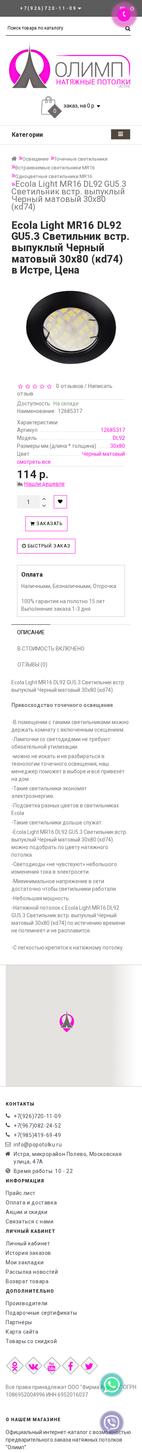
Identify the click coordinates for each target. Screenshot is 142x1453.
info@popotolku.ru (38, 1145)
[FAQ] (132, 9)
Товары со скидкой (31, 1341)
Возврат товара (27, 1281)
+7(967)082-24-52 (37, 1126)
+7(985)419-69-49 (37, 1135)
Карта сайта (22, 1332)
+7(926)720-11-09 (37, 1116)
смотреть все (34, 462)
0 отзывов (68, 386)
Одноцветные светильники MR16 (53, 176)
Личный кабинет (28, 1243)
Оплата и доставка (31, 1203)
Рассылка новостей (32, 1272)
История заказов (28, 1253)
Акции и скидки (26, 1212)
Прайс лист (21, 1193)
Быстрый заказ (48, 546)
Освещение (35, 159)
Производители (27, 1303)
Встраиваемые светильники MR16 (55, 167)
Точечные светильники (81, 159)
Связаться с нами (30, 1221)
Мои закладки (25, 1262)
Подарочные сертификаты (41, 1313)
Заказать (48, 523)
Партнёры (19, 1322)
